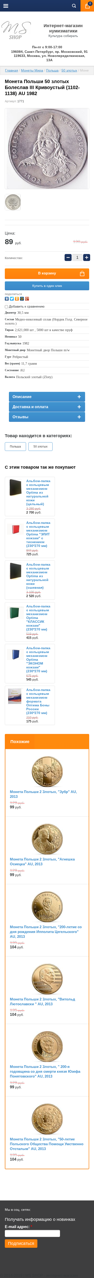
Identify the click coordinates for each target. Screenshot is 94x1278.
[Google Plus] (27, 298)
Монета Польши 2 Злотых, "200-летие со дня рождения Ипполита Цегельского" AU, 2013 (46, 932)
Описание (22, 397)
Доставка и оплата (30, 407)
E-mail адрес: (18, 1227)
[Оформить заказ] (87, 6)
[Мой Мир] (22, 298)
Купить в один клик (47, 286)
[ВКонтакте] (7, 298)
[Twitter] (12, 298)
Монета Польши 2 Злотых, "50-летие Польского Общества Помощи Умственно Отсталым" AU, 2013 (46, 1144)
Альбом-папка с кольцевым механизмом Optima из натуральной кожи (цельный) (38, 492)
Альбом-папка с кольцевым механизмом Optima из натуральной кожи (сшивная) (38, 576)
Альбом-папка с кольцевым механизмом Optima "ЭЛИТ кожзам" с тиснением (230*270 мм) (38, 534)
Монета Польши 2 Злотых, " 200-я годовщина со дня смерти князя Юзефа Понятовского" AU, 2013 (45, 1071)
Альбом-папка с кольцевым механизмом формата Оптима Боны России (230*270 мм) (38, 701)
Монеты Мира (32, 70)
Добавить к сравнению (26, 306)
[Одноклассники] (17, 298)
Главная (11, 70)
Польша (52, 70)
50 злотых (69, 70)
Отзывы (20, 417)
